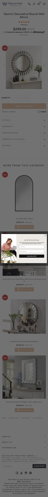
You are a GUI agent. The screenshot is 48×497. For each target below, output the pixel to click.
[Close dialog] (45, 235)
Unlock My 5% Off (31, 256)
